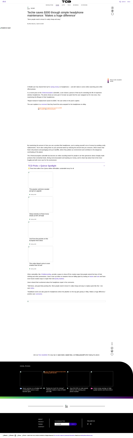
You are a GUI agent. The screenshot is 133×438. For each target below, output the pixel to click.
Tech (69, 5)
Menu (128, 1)
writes (32, 288)
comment (44, 104)
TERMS (40, 424)
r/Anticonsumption (47, 92)
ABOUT (40, 419)
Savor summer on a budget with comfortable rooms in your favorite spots (32, 389)
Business (75, 5)
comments (39, 294)
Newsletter (49, 5)
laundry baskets (59, 278)
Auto (63, 5)
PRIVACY (41, 421)
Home (57, 5)
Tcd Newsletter (60, 421)
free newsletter (43, 355)
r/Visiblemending (46, 274)
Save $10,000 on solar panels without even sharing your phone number (79, 389)
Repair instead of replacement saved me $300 (50, 108)
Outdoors (84, 5)
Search (124, 1)
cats (98, 276)
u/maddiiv (42, 109)
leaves (92, 276)
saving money (54, 87)
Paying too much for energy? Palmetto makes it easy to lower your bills (56, 389)
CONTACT (41, 426)
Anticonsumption (51, 109)
